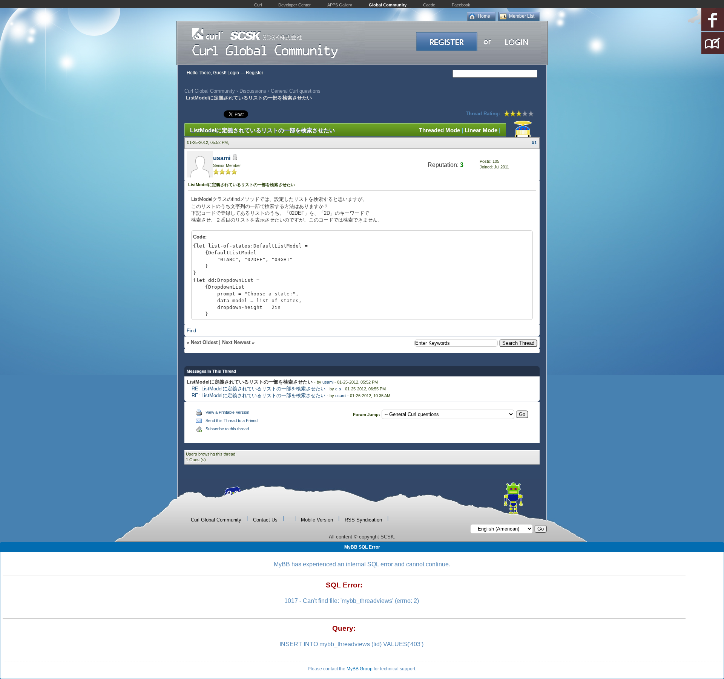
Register (254, 72)
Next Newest (236, 342)
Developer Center (294, 5)
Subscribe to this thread (227, 429)
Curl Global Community (209, 91)
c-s (338, 389)
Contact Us (265, 520)
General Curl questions (296, 91)
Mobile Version (317, 520)
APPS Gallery (339, 5)
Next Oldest (204, 342)
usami (221, 158)
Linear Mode (481, 130)
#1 (534, 142)
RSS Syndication (363, 520)
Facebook (461, 5)
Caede (429, 5)
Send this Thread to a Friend (232, 420)
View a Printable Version (227, 412)
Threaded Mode (439, 130)
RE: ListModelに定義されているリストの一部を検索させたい (258, 388)
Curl (258, 5)
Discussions (252, 91)
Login (233, 72)
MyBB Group (360, 668)
